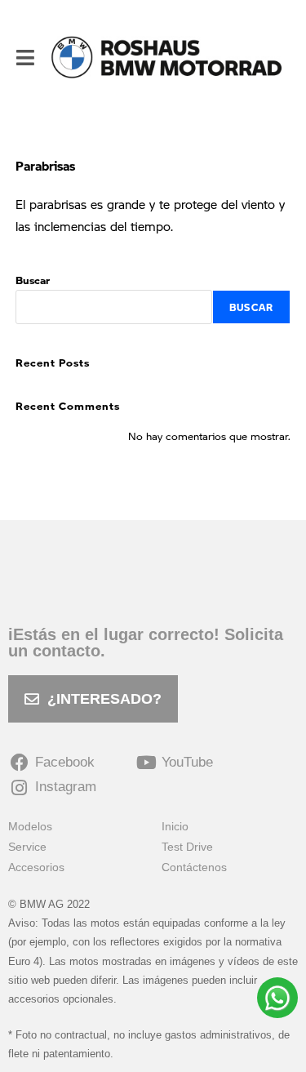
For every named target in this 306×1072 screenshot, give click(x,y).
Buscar (33, 279)
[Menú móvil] (25, 57)
